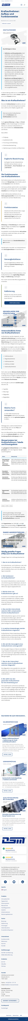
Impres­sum (8, 1015)
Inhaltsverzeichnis (13, 1019)
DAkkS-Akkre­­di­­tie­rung (6, 955)
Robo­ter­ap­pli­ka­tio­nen (7, 914)
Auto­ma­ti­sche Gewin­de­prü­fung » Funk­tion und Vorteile (11, 778)
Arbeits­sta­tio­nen (5, 912)
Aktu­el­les (3, 964)
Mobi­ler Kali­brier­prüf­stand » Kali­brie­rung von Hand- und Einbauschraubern (10, 740)
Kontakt (3, 945)
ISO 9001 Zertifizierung (7, 952)
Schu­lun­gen (4, 925)
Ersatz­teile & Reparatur (7, 930)
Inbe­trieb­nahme (5, 928)
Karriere (3, 943)
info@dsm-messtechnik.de (11, 985)
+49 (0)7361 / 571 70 (8, 1)
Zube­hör (3, 910)
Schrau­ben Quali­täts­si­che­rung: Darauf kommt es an (11, 815)
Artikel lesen (7, 754)
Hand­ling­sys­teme (5, 907)
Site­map (3, 966)
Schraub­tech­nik (5, 899)
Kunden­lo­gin (4, 1008)
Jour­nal (3, 962)
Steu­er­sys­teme (5, 903)
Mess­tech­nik (4, 905)
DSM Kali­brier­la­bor (15, 303)
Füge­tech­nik (4, 901)
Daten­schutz (16, 1015)
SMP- (17, 523)
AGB (21, 1015)
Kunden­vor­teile (5, 939)
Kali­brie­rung (4, 923)
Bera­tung (3, 921)
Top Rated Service (10, 850)
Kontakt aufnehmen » (10, 1000)
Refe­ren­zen (4, 941)
